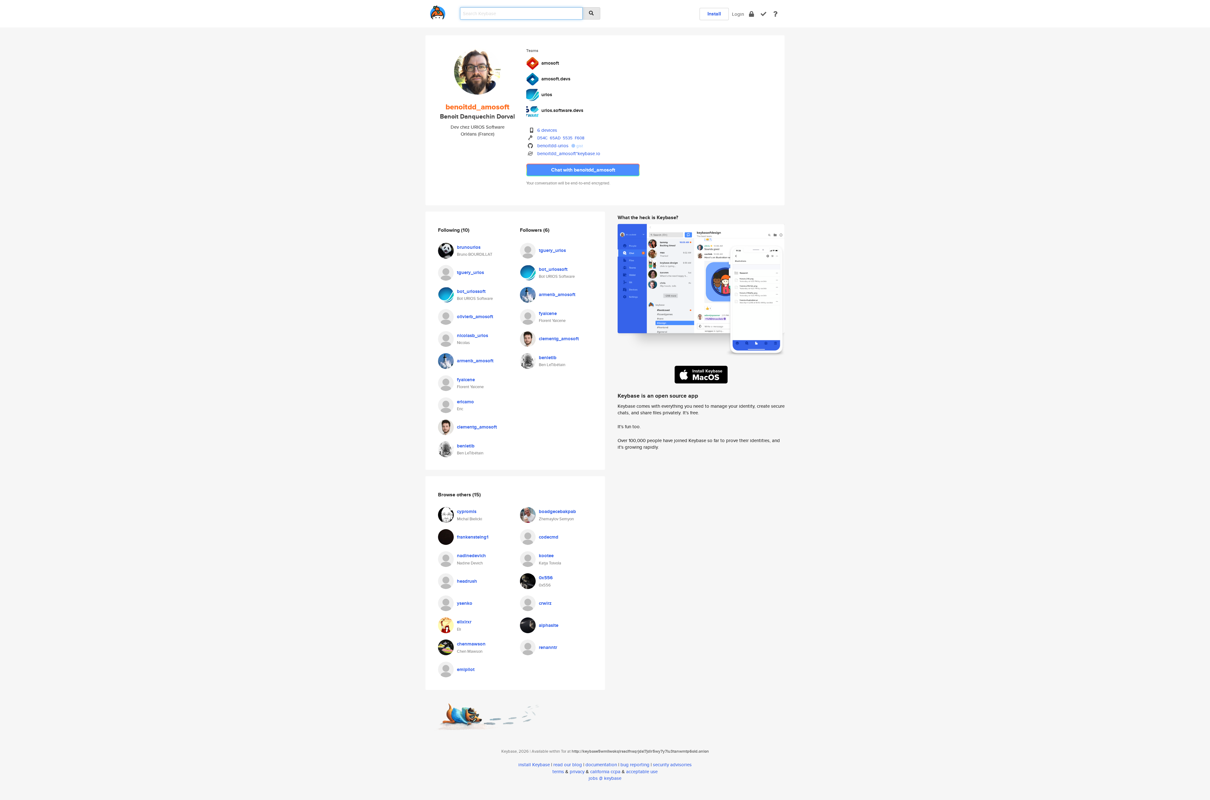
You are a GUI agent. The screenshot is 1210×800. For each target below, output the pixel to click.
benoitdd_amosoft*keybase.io (568, 153)
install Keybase (534, 764)
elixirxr (464, 621)
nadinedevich (471, 555)
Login (738, 14)
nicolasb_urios (472, 335)
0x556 (546, 577)
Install (714, 13)
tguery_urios (470, 272)
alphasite (548, 625)
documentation (601, 764)
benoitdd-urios (552, 145)
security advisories (672, 764)
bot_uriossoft (471, 291)
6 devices (547, 130)
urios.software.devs (562, 110)
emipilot (466, 669)
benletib (466, 445)
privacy (577, 771)
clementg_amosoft (477, 426)
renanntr (548, 647)
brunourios (469, 247)
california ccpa (605, 771)
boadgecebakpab (557, 511)
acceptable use (642, 771)
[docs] (775, 14)
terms (558, 771)
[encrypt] (751, 14)
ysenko (464, 603)
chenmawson (471, 643)
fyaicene (466, 379)
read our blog (567, 764)
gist (579, 146)
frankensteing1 (472, 537)
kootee (546, 555)
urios (546, 94)
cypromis (466, 511)
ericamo (465, 401)
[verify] (763, 14)
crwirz (545, 603)
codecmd (548, 537)
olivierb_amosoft (475, 316)
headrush (467, 581)
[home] (437, 11)
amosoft (550, 63)
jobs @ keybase (605, 778)
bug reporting (634, 764)
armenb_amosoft (475, 360)
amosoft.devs (555, 78)
